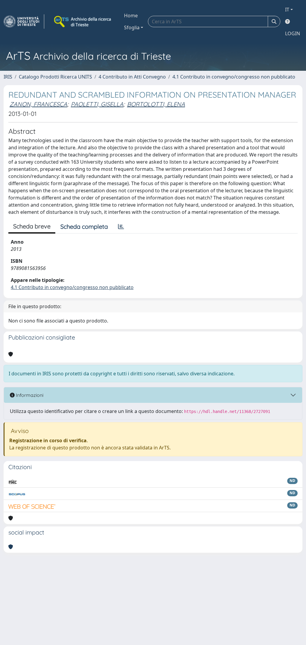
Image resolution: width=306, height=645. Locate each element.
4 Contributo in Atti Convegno (132, 76)
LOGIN (292, 33)
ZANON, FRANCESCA (38, 104)
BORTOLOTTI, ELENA (156, 104)
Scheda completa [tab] (84, 226)
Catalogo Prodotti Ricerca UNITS (55, 76)
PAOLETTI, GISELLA (97, 104)
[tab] (121, 226)
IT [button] (287, 9)
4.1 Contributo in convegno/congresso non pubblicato (233, 76)
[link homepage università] (83, 21)
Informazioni (29, 395)
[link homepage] (24, 21)
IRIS (8, 76)
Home (131, 15)
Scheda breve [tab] (32, 226)
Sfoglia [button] (132, 27)
